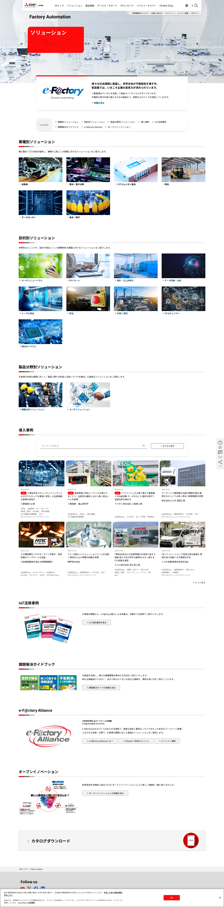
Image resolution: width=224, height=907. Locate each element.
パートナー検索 (168, 741)
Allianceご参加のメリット (137, 741)
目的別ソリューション (94, 121)
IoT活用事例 (160, 121)
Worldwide (187, 5)
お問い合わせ (156, 13)
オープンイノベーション (119, 126)
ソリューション (74, 5)
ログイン (195, 13)
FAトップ (59, 5)
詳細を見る (99, 102)
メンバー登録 (182, 13)
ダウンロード (127, 5)
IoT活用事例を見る (98, 622)
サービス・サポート (107, 5)
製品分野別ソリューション (122, 121)
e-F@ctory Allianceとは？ (101, 741)
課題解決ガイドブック (68, 126)
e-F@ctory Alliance (93, 126)
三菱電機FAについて (140, 13)
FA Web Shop (166, 5)
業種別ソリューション (68, 121)
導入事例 (145, 121)
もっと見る (200, 582)
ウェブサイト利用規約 (26, 902)
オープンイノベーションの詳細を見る (106, 793)
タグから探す (168, 445)
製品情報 (89, 5)
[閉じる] (220, 897)
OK (171, 897)
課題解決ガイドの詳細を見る (102, 687)
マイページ (169, 13)
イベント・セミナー (146, 5)
